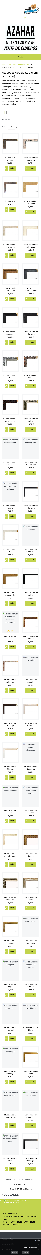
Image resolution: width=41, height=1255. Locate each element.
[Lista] (7, 112)
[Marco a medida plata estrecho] (10, 1100)
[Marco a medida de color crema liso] (10, 535)
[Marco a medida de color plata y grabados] (30, 404)
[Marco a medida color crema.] (30, 535)
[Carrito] (25, 18)
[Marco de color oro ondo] (30, 1057)
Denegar (25, 1252)
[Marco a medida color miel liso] (10, 578)
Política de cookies (30, 1247)
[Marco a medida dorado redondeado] (10, 926)
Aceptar (14, 1252)
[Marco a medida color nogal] (10, 1057)
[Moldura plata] (10, 187)
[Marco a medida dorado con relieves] (30, 970)
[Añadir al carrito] (6, 168)
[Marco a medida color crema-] (30, 1100)
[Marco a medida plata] (30, 883)
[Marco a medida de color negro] (10, 317)
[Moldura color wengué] (10, 143)
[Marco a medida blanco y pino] (30, 448)
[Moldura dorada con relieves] (30, 622)
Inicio (4, 65)
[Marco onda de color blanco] (30, 1013)
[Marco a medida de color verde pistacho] (10, 491)
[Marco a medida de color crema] (30, 230)
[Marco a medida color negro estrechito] (30, 1144)
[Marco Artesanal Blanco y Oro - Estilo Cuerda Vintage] (30, 709)
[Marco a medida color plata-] (10, 970)
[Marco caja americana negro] (30, 274)
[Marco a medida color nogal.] (10, 709)
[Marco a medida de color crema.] (10, 230)
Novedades (10, 1194)
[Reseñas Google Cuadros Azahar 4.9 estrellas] (15, 1201)
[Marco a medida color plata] (10, 665)
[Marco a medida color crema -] (30, 926)
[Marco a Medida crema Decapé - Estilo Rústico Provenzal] (10, 839)
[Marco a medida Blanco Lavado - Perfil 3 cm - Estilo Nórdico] (10, 752)
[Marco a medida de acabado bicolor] (30, 143)
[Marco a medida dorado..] (30, 839)
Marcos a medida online (19, 65)
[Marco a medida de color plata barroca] (10, 361)
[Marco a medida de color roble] (30, 187)
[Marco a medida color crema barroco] (30, 796)
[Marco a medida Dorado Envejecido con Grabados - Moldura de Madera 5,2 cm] (10, 796)
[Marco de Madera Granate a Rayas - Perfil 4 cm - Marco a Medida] (30, 752)
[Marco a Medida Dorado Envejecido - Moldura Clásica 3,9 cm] (10, 622)
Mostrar (4, 127)
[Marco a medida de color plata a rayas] (30, 361)
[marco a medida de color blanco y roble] (10, 1144)
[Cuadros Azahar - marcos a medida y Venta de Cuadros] (20, 37)
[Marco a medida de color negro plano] (30, 578)
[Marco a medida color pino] (30, 665)
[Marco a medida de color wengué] (10, 404)
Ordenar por (6, 119)
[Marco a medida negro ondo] (10, 1013)
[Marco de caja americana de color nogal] (10, 274)
